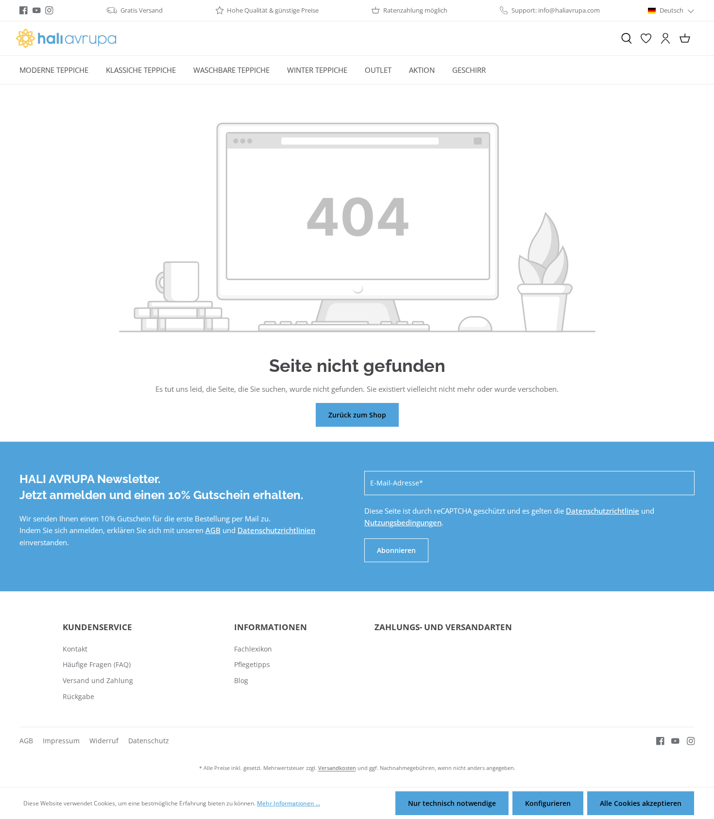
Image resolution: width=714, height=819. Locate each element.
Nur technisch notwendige (452, 803)
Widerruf (104, 740)
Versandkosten (337, 767)
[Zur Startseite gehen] (66, 38)
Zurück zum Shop (357, 414)
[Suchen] (626, 38)
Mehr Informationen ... (288, 803)
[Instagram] (49, 10)
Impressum (61, 740)
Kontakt (75, 648)
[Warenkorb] (685, 38)
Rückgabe (78, 696)
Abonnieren (396, 550)
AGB (213, 530)
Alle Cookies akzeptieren (640, 803)
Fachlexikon (253, 648)
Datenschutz (148, 740)
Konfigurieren (548, 803)
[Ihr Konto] (665, 38)
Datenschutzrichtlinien (276, 530)
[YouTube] (37, 10)
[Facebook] (23, 10)
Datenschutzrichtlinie (602, 511)
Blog (241, 680)
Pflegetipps (252, 664)
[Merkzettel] (646, 38)
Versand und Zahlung (98, 680)
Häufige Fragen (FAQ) (97, 664)
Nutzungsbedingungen (403, 522)
